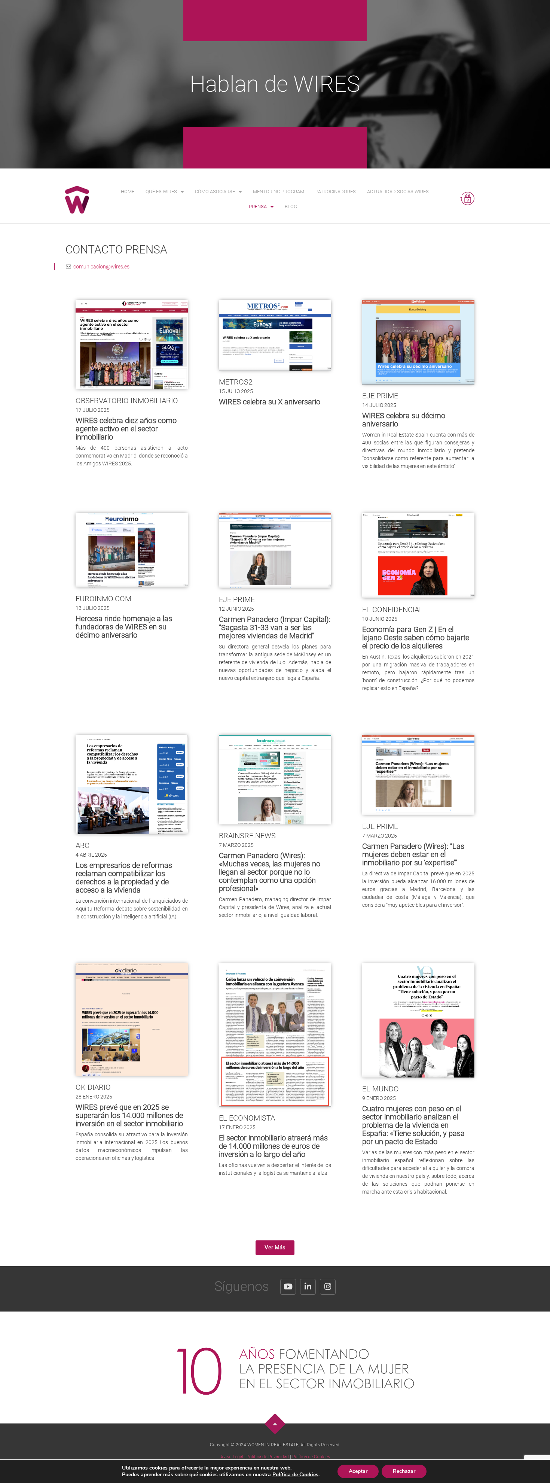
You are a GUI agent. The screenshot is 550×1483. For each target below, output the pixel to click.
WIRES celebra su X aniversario (269, 401)
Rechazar (404, 1471)
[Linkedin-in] (308, 1287)
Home (127, 191)
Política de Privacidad (268, 1456)
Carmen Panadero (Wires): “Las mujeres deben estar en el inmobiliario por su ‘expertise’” (413, 854)
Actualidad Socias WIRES (398, 191)
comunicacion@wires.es (100, 267)
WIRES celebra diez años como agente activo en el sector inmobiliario (126, 428)
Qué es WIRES (161, 191)
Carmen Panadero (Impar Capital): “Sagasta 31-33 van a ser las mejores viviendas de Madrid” (274, 627)
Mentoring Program (278, 191)
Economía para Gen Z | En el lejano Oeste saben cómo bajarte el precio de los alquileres (415, 637)
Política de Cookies (311, 1456)
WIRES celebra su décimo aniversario (403, 419)
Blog (291, 206)
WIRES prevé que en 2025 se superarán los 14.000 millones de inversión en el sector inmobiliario (129, 1115)
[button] (275, 1247)
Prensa (258, 206)
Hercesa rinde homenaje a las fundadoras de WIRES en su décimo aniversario (124, 626)
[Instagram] (328, 1287)
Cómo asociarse (215, 191)
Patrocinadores (335, 191)
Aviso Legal (231, 1456)
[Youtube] (288, 1287)
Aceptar (358, 1471)
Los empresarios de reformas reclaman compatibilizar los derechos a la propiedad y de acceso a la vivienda (124, 877)
